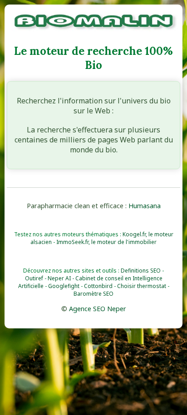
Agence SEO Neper (97, 308)
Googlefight (63, 286)
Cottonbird (98, 286)
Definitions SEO (141, 270)
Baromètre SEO (93, 294)
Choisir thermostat (141, 286)
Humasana (144, 205)
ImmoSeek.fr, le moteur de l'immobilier (106, 242)
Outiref (34, 278)
